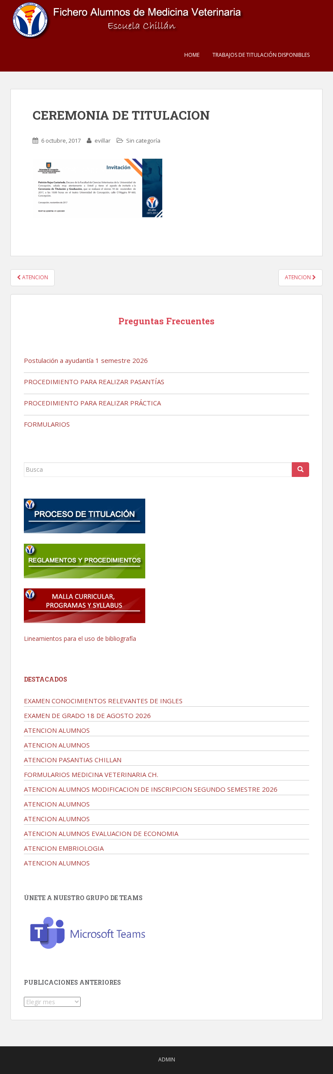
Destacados (45, 679)
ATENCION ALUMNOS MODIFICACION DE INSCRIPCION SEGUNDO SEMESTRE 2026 (151, 789)
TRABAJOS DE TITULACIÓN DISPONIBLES (261, 55)
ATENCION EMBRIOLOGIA (64, 848)
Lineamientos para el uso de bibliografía (80, 638)
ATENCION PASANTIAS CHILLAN (72, 759)
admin (166, 1059)
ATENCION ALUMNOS (57, 730)
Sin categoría (143, 140)
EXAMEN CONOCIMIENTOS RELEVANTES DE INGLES (103, 700)
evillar (103, 140)
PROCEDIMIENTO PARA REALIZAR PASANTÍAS (94, 381)
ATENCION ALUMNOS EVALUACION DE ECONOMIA (101, 833)
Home (191, 55)
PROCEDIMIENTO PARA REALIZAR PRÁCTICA (92, 402)
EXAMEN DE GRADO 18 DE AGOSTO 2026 (87, 715)
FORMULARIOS (47, 424)
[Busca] (300, 469)
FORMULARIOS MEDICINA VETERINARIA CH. (91, 774)
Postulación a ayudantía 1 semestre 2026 (86, 360)
